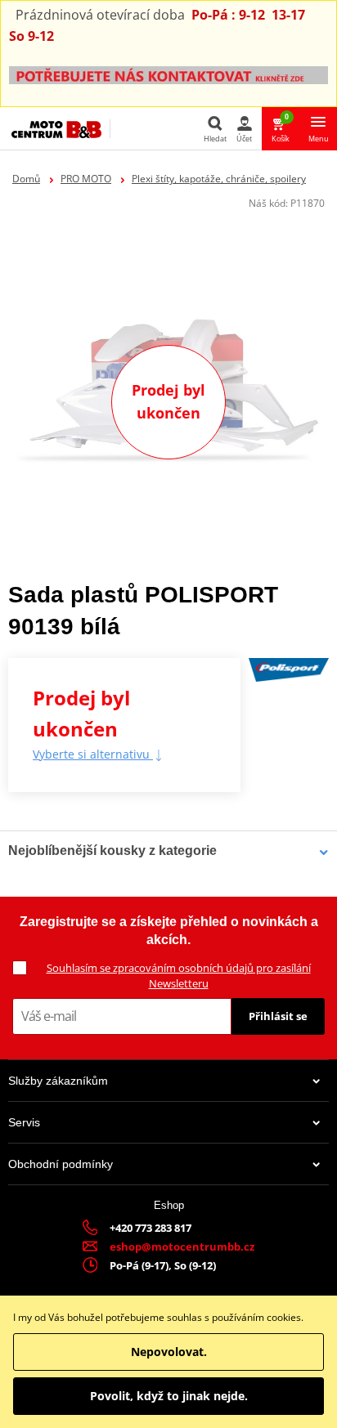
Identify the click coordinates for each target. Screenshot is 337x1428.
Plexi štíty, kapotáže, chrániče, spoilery (219, 179)
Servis (24, 1122)
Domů (26, 179)
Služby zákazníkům (58, 1080)
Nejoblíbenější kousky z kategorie (112, 850)
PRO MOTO (86, 179)
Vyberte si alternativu (93, 754)
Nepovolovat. (169, 1351)
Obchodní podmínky (60, 1164)
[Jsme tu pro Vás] (168, 74)
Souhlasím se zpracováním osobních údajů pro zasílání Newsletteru (179, 975)
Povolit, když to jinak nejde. (169, 1395)
